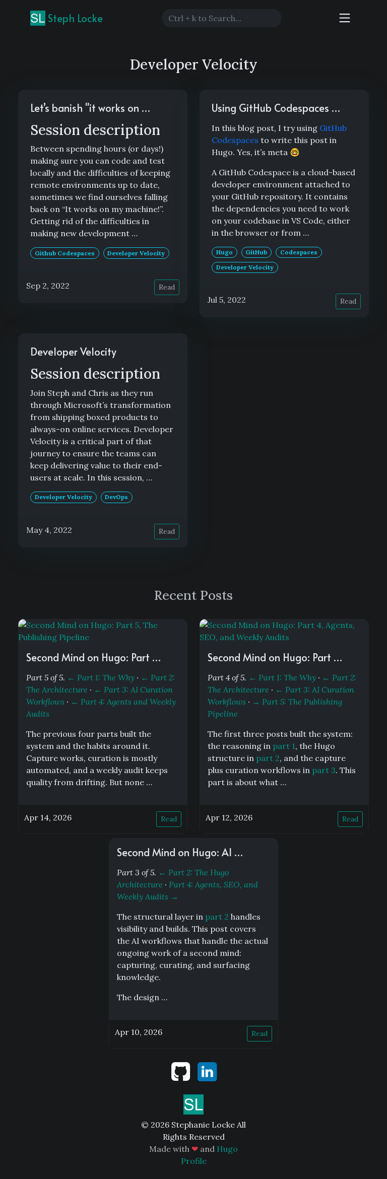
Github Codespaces (65, 253)
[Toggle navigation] (345, 18)
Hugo (224, 252)
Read (167, 287)
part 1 (284, 746)
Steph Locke (74, 18)
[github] (182, 1071)
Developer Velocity (136, 253)
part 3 (324, 770)
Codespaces (298, 252)
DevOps (116, 497)
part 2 (268, 758)
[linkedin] (207, 1071)
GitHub (256, 252)
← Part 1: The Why (101, 677)
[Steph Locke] (193, 1103)
